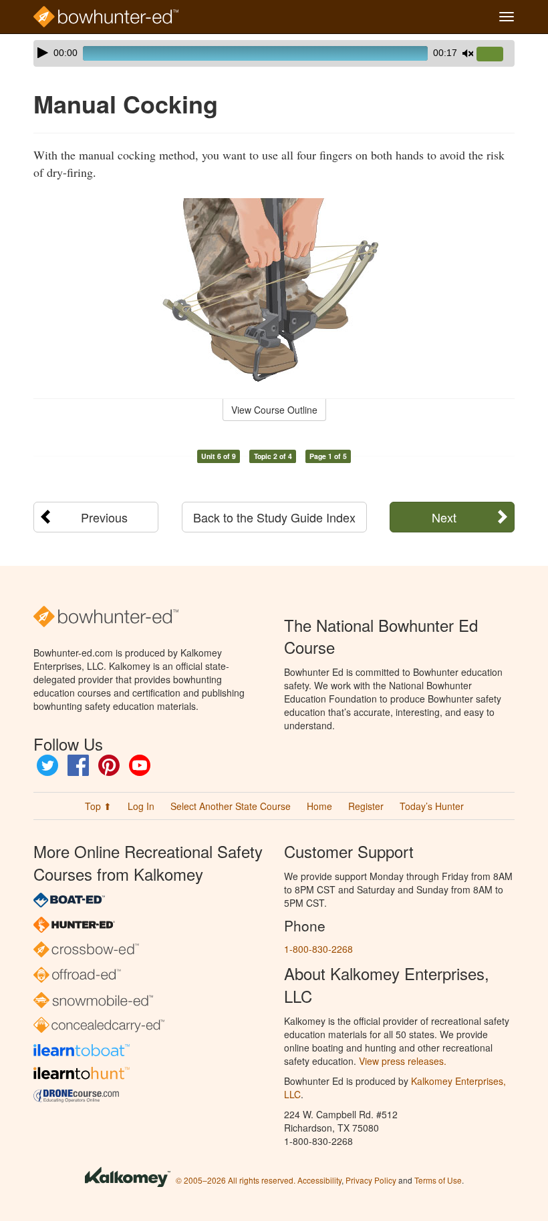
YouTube (139, 765)
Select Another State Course (230, 806)
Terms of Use (438, 1180)
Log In (141, 806)
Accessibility (319, 1180)
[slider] (495, 54)
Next (444, 517)
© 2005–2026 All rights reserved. (235, 1180)
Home (319, 806)
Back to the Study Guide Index (274, 517)
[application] (274, 53)
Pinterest (109, 765)
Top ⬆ (98, 806)
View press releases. (402, 1061)
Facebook (78, 765)
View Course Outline (274, 409)
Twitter (47, 765)
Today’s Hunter (432, 806)
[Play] (42, 52)
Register (366, 806)
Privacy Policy (371, 1180)
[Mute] (467, 53)
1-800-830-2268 (318, 948)
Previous (104, 517)
